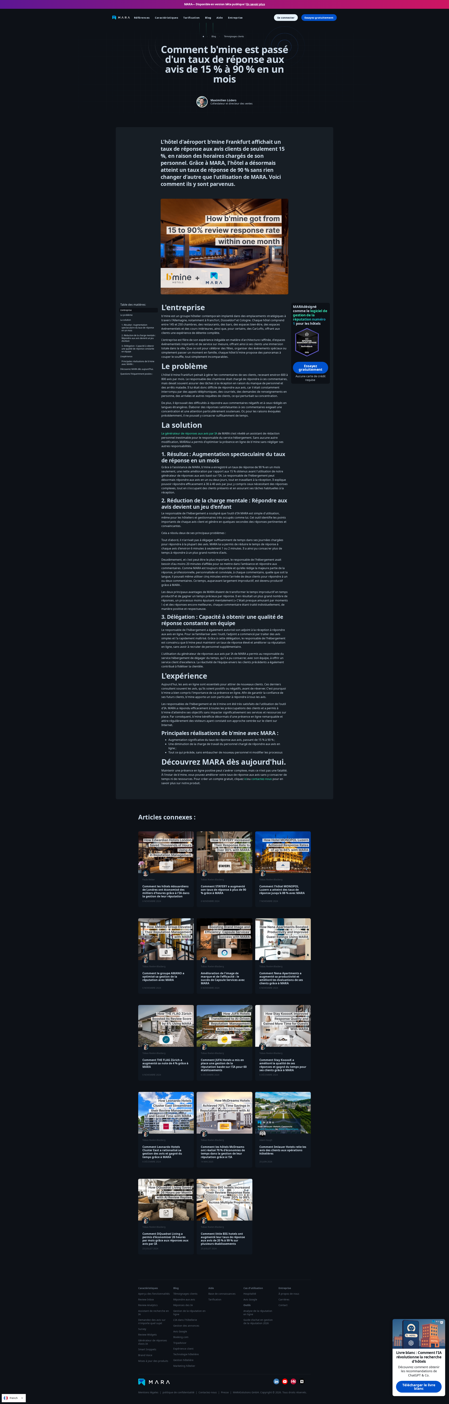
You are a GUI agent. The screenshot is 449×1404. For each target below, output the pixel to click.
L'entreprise (126, 310)
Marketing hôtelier (184, 1365)
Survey (142, 1329)
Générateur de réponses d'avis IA (152, 1342)
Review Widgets (147, 1334)
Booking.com (180, 1337)
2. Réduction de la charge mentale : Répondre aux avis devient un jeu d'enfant (139, 338)
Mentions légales (148, 1392)
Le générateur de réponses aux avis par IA (189, 433)
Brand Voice (145, 1355)
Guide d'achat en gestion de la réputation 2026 (258, 1321)
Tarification (191, 17)
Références (142, 17)
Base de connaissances (222, 1293)
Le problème (126, 315)
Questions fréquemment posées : (136, 373)
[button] (166, 17)
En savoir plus (255, 4)
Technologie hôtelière (186, 1354)
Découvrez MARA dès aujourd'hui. (136, 369)
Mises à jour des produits (153, 1361)
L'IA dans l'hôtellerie (185, 1319)
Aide (219, 17)
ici (245, 779)
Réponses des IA (183, 1305)
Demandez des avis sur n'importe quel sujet (152, 1321)
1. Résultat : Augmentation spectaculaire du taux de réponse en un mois (138, 327)
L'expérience (126, 356)
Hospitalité (249, 1293)
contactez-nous (261, 779)
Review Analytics (148, 1305)
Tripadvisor (179, 1342)
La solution (125, 319)
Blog (208, 17)
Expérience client (183, 1348)
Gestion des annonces (186, 1325)
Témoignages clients (234, 36)
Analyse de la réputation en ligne (257, 1312)
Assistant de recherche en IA (153, 1312)
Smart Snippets (147, 1349)
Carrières (284, 1299)
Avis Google (180, 1331)
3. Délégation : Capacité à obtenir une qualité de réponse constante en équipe (138, 348)
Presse (225, 1392)
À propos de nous (289, 1293)
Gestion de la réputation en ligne (189, 1312)
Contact (283, 1305)
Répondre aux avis (184, 1299)
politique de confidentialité (178, 1392)
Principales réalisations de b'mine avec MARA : (138, 363)
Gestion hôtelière (183, 1360)
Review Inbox (146, 1299)
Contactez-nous (208, 1392)
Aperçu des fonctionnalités (154, 1293)
